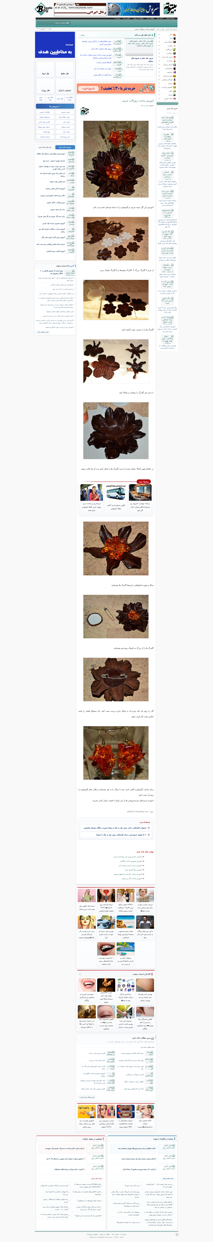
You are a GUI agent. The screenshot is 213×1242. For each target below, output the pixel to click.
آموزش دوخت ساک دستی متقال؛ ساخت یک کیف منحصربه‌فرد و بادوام (95, 56)
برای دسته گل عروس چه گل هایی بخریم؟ (51, 216)
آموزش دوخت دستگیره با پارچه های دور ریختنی (52, 230)
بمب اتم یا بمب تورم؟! (132, 1185)
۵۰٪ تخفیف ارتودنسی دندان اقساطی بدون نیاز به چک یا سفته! (121, 835)
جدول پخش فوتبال (44, 127)
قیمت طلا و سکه (64, 117)
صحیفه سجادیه (45, 137)
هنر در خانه (160, 29)
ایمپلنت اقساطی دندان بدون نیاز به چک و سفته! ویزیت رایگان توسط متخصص (115, 828)
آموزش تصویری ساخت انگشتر (131, 861)
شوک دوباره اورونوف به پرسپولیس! (89, 1200)
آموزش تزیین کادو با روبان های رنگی (53, 237)
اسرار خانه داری (171, 29)
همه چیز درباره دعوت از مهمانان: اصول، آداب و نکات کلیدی (51, 167)
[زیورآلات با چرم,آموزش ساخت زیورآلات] (116, 159)
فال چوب (60, 98)
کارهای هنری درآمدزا (104, 62)
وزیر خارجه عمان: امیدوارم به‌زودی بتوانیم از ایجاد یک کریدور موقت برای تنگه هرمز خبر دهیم (158, 1194)
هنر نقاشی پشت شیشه (57, 181)
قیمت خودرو (65, 112)
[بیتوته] (43, 15)
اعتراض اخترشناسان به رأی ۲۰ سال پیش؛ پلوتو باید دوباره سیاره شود (55, 279)
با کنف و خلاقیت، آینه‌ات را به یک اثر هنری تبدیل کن (167, 292)
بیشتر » (82, 35)
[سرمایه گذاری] (116, 88)
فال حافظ (65, 74)
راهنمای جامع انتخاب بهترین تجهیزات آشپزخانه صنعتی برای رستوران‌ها (167, 146)
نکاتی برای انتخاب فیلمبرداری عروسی (52, 195)
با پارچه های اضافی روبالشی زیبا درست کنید (50, 244)
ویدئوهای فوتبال (44, 117)
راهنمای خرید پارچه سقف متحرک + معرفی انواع (167, 275)
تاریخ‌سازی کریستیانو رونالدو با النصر (62, 285)
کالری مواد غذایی (44, 122)
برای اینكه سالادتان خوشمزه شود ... (132, 1053)
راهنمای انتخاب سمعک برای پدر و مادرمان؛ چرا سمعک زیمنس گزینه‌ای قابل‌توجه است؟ (56, 306)
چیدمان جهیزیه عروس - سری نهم (54, 161)
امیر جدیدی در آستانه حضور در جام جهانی (54, 1185)
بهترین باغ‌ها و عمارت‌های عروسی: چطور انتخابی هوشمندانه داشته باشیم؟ (167, 165)
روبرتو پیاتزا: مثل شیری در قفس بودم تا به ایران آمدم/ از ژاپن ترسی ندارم (54, 1215)
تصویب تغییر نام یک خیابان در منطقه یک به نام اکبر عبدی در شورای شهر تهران (158, 1213)
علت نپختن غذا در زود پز (97, 1060)
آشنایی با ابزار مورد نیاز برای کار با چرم (128, 857)
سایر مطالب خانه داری (87, 1097)
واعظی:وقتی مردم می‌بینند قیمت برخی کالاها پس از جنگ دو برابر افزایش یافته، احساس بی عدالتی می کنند (159, 1204)
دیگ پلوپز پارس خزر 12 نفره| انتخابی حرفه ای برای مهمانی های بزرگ (167, 310)
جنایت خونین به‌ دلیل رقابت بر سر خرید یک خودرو (58, 316)
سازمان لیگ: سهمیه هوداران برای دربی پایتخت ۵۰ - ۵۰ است (55, 1208)
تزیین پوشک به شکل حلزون (56, 202)
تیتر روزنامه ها (65, 137)
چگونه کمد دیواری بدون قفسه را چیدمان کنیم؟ (167, 128)
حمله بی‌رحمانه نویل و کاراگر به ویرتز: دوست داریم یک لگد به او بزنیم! (88, 1208)
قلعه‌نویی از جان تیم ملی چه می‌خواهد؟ (88, 1215)
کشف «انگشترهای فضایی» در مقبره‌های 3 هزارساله (87, 1193)
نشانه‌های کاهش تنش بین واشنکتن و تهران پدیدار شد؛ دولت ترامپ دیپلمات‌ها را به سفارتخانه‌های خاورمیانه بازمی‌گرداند (158, 1222)
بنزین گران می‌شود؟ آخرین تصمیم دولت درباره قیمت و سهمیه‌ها (126, 1204)
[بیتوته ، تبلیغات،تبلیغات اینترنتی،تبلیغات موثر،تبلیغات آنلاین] (80, 9)
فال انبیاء (45, 74)
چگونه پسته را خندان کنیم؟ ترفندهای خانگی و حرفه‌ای (167, 259)
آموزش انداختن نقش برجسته (55, 188)
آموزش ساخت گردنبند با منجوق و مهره (128, 874)
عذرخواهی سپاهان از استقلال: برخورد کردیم (55, 1200)
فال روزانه (45, 90)
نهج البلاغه (46, 132)
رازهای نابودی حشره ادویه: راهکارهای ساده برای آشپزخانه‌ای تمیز (167, 203)
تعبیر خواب (41, 98)
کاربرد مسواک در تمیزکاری (135, 1074)
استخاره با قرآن (64, 90)
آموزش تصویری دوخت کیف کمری (53, 223)
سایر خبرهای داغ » (43, 332)
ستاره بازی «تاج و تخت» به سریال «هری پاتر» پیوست (64, 1148)
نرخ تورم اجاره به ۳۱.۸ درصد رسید (62, 289)
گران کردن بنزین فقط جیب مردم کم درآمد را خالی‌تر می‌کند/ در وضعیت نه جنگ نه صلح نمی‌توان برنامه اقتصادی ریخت (54, 322)
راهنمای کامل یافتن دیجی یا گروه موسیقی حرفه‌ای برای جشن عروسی (167, 184)
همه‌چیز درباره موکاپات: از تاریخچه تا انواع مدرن (167, 347)
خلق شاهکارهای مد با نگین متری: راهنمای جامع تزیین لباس (96, 42)
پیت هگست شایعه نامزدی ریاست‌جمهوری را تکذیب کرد (56, 293)
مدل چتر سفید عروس (57, 209)
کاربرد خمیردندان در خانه (97, 1053)
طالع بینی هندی (69, 98)
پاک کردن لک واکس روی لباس (134, 1089)
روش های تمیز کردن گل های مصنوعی (131, 1060)
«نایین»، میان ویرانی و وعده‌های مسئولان (69, 1169)
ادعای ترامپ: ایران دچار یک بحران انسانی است (138, 1159)
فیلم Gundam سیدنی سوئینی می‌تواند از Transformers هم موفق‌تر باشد (87, 1185)
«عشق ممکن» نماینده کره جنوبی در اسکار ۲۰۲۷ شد (65, 1159)
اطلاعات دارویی (44, 112)
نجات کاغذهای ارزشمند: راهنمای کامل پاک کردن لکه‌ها (167, 242)
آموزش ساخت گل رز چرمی (132, 878)
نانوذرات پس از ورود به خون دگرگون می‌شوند (59, 327)
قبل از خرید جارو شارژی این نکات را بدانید (93, 1067)
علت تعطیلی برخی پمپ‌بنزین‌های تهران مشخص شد (136, 1148)
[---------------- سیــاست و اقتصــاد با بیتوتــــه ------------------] (163, 1139)
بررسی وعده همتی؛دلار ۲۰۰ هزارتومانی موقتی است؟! (159, 1185)
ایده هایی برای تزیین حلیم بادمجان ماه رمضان (52, 174)
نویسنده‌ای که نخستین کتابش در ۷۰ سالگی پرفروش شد (51, 272)
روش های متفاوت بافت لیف (101, 49)
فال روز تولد (50, 98)
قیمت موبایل (65, 127)
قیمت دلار (66, 122)
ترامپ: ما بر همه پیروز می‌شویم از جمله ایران (139, 1169)
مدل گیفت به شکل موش (102, 75)
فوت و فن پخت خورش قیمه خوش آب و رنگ (131, 1067)
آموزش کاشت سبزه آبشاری (56, 251)
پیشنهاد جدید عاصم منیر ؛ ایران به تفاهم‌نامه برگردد (128, 1213)
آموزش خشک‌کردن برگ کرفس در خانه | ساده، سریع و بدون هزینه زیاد (167, 329)
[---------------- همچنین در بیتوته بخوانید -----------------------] (92, 1139)
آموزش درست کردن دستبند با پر (130, 865)
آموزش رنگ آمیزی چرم (133, 870)
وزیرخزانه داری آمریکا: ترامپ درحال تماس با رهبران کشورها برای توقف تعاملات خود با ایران (125, 1194)
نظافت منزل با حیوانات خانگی (134, 1081)
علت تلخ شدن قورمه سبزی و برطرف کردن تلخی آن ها (92, 1082)
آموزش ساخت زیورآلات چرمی (138, 100)
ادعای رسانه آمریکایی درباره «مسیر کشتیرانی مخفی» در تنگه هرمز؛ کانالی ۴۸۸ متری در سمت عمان (56, 299)
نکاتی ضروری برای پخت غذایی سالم (93, 1089)
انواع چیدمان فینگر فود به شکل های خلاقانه (51, 154)
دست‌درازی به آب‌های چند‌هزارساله (127, 1222)
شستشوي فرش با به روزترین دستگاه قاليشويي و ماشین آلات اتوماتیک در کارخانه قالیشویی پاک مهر (167, 223)
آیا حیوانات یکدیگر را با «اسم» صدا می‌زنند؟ (56, 1193)
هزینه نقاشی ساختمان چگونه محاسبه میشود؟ (59, 311)
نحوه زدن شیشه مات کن (102, 69)
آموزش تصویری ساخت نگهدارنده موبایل (94, 1074)
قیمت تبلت (66, 132)
